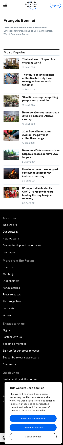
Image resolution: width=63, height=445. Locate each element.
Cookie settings (33, 436)
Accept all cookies (33, 427)
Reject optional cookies (33, 418)
